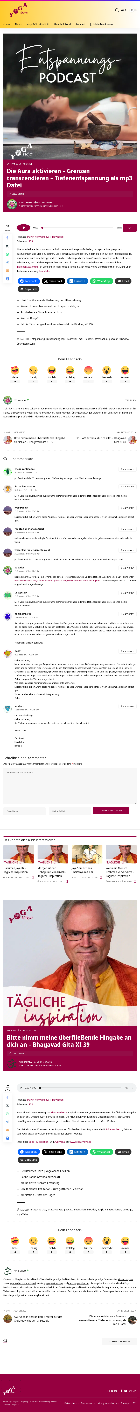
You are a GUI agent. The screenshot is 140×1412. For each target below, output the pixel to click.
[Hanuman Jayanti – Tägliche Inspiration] (18, 854)
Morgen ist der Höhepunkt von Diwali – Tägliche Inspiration (52, 872)
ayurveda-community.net (23, 1283)
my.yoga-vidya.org (53, 1283)
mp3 (81, 338)
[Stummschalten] (130, 228)
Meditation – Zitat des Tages (38, 1195)
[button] (6, 10)
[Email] (7, 270)
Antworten (128, 469)
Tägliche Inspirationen (109, 1209)
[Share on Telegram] (7, 262)
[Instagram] (130, 1391)
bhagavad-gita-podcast (60, 1209)
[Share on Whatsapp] (7, 254)
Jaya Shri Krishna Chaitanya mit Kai (82, 870)
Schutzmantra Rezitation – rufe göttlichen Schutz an (52, 1189)
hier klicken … (46, 271)
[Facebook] (121, 1391)
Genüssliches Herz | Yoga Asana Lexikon (45, 1171)
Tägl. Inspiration (26, 1030)
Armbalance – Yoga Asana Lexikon (41, 312)
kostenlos (72, 338)
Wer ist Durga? (30, 318)
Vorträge (127, 1209)
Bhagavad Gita (59, 1112)
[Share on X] (7, 246)
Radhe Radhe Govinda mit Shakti (40, 1177)
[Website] (135, 400)
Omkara (27, 1062)
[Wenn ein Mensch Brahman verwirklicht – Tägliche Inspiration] (121, 854)
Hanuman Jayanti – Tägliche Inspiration (15, 870)
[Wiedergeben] (23, 227)
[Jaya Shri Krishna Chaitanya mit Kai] (87, 854)
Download (58, 236)
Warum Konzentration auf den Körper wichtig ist (50, 306)
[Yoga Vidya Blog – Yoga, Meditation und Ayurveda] (9, 1390)
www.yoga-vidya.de (80, 1141)
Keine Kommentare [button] (121, 1341)
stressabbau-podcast (106, 338)
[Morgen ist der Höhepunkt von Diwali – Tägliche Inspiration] (53, 854)
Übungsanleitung (26, 343)
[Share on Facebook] (7, 238)
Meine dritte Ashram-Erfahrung (40, 1183)
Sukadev (27, 202)
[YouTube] (125, 1391)
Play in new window (38, 236)
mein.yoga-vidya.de (78, 1283)
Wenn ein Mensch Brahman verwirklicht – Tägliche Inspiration (120, 872)
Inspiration (80, 1209)
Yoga (31, 1141)
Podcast (27, 164)
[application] (77, 227)
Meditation (42, 1141)
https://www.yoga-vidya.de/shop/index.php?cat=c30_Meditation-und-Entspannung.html (58, 580)
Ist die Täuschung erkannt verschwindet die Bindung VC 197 (57, 324)
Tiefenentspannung (27, 266)
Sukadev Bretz (114, 1129)
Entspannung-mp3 (56, 338)
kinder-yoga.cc (125, 1279)
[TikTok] (135, 1391)
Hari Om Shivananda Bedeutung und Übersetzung (51, 300)
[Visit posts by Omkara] (12, 1064)
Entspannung (14, 164)
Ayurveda (59, 1141)
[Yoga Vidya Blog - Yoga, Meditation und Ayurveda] (18, 10)
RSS (31, 241)
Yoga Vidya (22, 1214)
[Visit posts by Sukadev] (12, 204)
